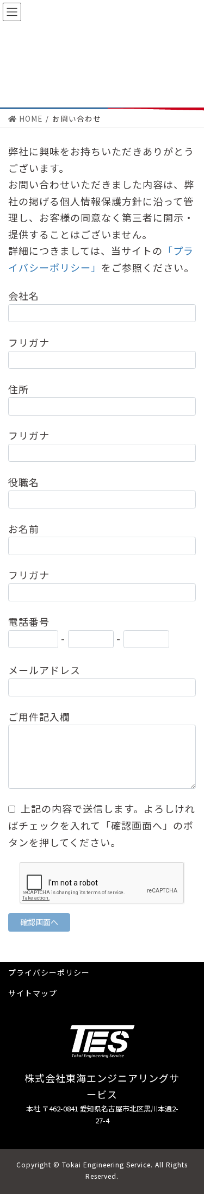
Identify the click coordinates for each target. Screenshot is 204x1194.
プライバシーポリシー (49, 972)
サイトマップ (32, 993)
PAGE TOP (189, 1148)
